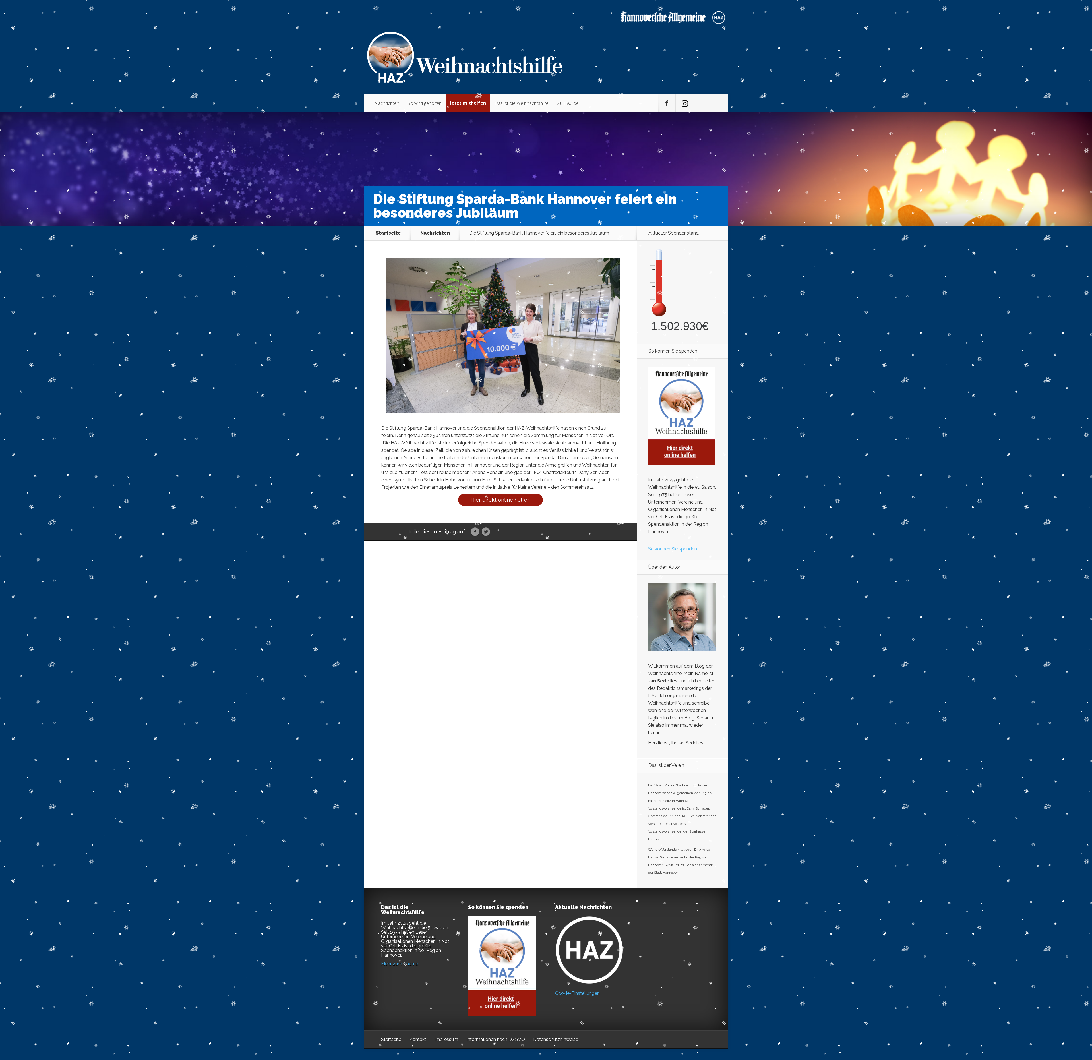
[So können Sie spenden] (681, 463)
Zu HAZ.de (568, 103)
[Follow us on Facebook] (666, 103)
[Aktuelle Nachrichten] (589, 950)
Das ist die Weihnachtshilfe (522, 103)
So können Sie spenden (672, 549)
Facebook (475, 532)
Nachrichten (386, 103)
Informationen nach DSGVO (495, 1039)
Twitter (485, 532)
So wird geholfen (425, 103)
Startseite (388, 233)
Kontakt (418, 1039)
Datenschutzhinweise (555, 1039)
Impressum (446, 1039)
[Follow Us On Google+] (684, 103)
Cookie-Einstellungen (577, 993)
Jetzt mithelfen (468, 103)
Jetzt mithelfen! (1057, 1015)
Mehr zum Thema (399, 963)
